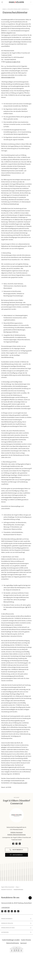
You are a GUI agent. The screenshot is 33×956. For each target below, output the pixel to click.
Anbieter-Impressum (16, 832)
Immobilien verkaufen (7, 923)
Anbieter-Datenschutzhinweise (16, 834)
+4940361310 (5, 907)
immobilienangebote (6, 918)
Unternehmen (5, 932)
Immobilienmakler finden (8, 927)
